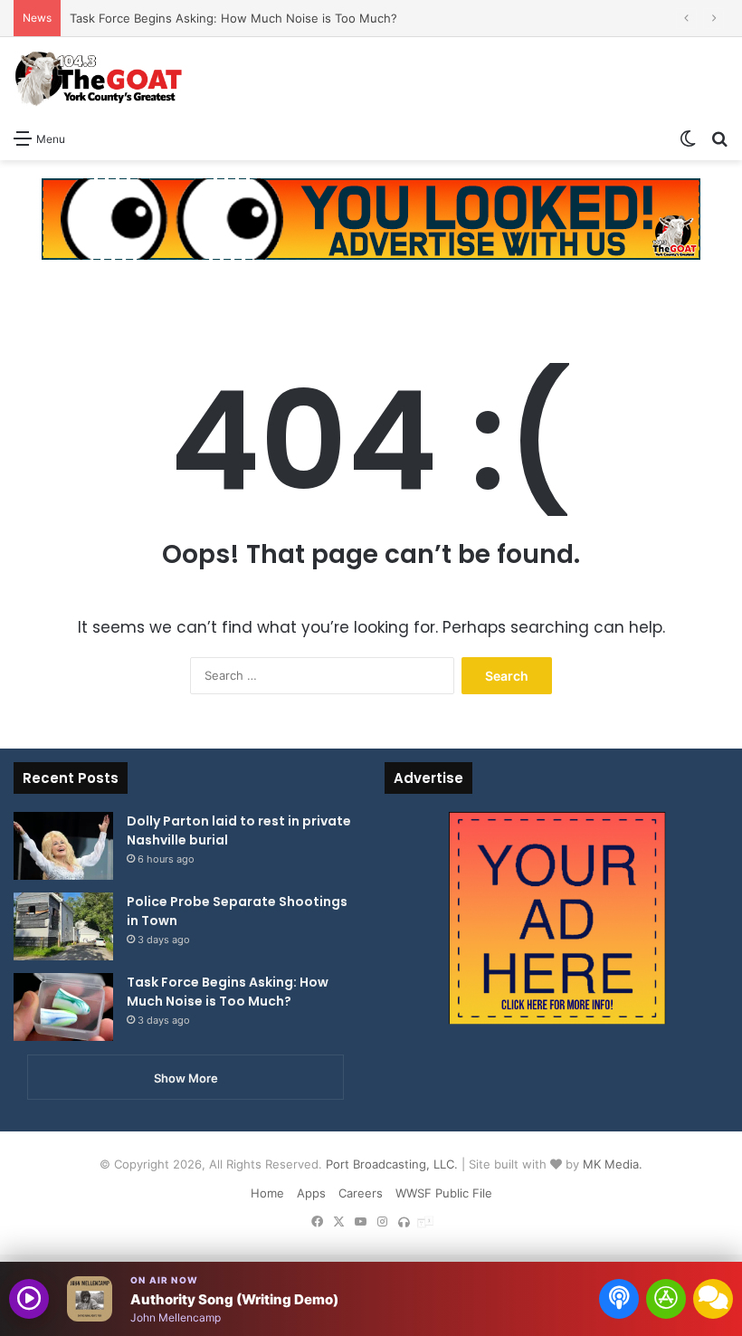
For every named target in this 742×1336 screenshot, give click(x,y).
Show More (186, 1078)
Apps (311, 1193)
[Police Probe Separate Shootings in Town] (63, 926)
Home (267, 1193)
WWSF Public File (443, 1193)
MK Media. (612, 1164)
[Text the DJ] (713, 1299)
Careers (360, 1193)
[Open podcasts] (619, 1299)
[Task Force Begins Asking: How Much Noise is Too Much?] (63, 1007)
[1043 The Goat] (100, 78)
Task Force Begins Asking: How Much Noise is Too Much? (233, 18)
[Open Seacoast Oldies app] (666, 1299)
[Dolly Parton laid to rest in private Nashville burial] (63, 846)
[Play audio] (29, 1299)
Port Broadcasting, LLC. (392, 1164)
